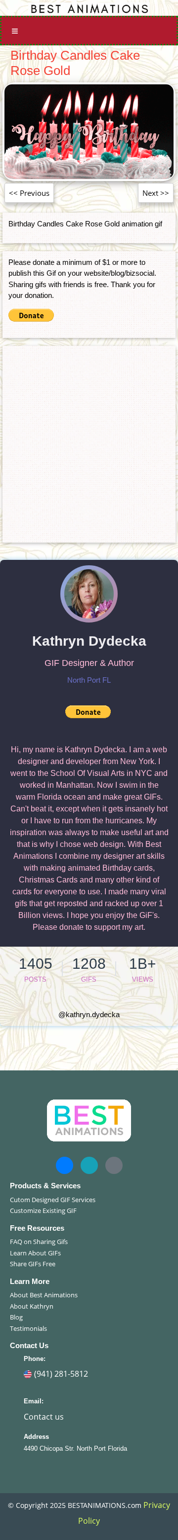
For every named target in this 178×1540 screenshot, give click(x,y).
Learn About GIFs (35, 1252)
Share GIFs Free (32, 1263)
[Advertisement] (89, 440)
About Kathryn (31, 1306)
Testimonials (28, 1328)
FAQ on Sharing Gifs (39, 1241)
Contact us (44, 1416)
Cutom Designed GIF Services (52, 1199)
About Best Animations (44, 1294)
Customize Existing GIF (43, 1210)
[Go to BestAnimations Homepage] (89, 7)
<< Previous (29, 193)
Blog (16, 1317)
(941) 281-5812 (61, 1373)
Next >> (155, 193)
